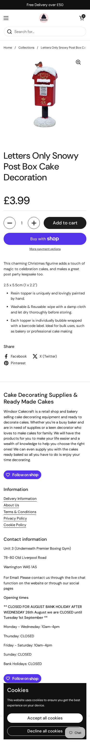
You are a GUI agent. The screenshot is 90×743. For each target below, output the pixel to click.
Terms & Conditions (20, 511)
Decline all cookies (45, 731)
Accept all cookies (45, 718)
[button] (81, 18)
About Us (11, 505)
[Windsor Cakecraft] (44, 18)
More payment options (45, 249)
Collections (26, 48)
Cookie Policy (15, 524)
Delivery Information (20, 498)
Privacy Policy (15, 518)
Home (8, 48)
